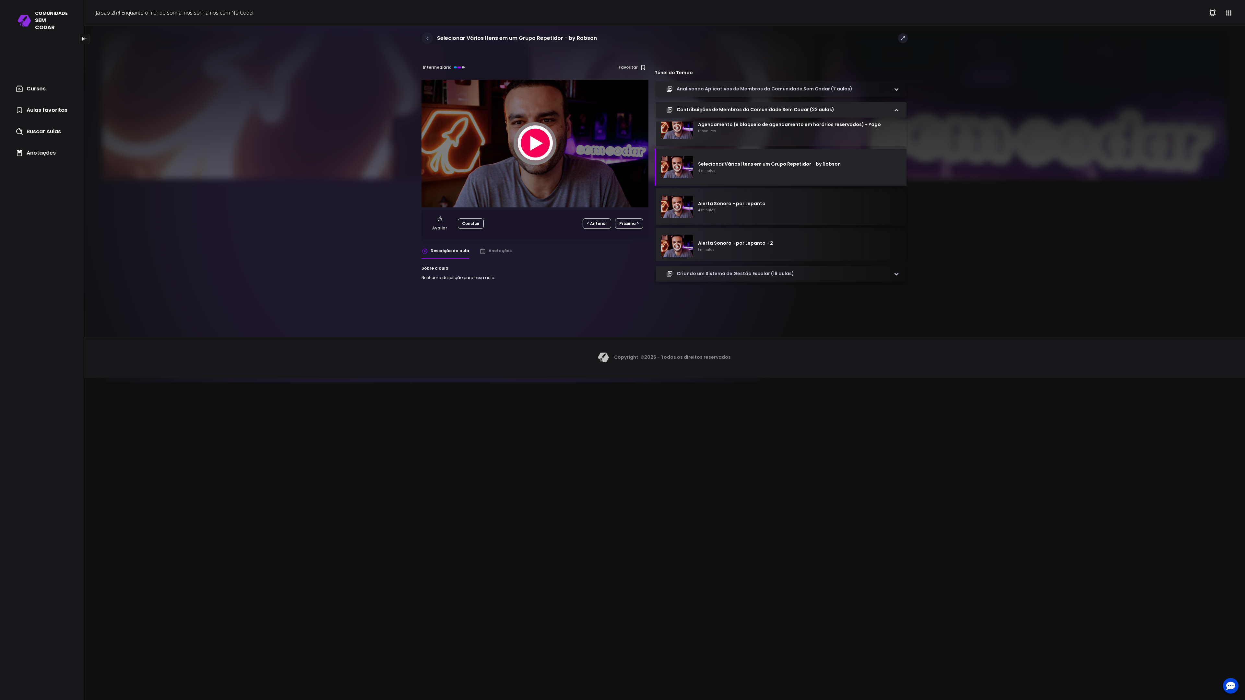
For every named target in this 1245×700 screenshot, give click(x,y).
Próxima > (629, 223)
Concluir (471, 223)
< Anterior (597, 223)
